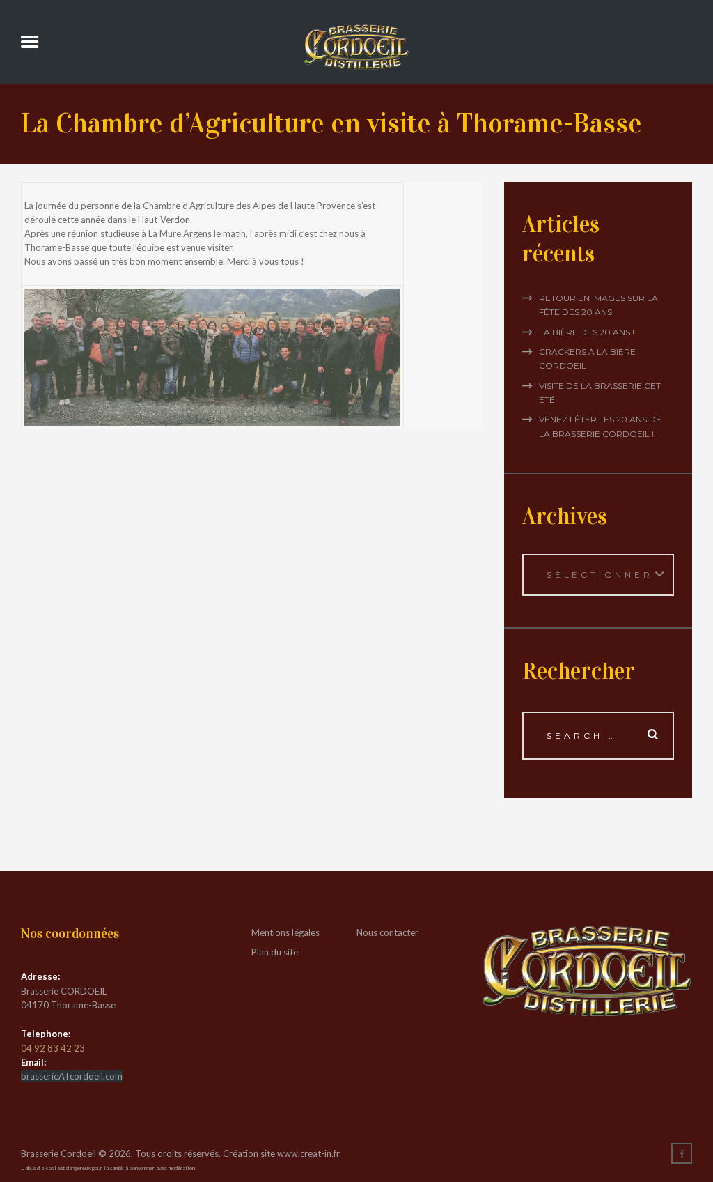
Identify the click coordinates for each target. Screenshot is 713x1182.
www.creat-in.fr (308, 1153)
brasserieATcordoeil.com (72, 1076)
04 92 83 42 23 (53, 1048)
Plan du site (274, 952)
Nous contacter (387, 932)
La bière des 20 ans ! (586, 332)
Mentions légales (285, 932)
